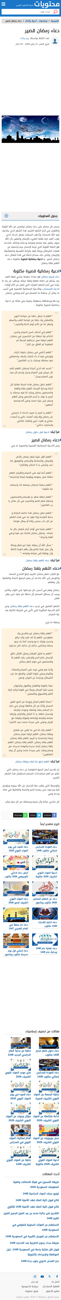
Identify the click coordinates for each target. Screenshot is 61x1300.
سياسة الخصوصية (30, 1286)
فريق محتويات (31, 1291)
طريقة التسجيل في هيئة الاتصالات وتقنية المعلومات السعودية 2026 (36, 1184)
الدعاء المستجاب (51, 289)
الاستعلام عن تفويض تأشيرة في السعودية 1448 (32, 1236)
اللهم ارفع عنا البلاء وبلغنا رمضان (32, 761)
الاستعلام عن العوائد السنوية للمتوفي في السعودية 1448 (35, 1227)
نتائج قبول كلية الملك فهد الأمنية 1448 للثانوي (33, 1206)
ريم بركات (24, 38)
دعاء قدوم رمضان (50, 277)
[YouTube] (42, 1276)
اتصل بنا (55, 1282)
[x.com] (49, 1276)
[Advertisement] (30, 81)
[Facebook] (56, 1276)
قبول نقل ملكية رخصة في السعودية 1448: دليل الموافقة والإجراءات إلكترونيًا (33, 1252)
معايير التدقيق (52, 1291)
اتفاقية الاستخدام (51, 1286)
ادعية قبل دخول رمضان (37, 432)
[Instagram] (34, 1276)
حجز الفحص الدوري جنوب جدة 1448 (40, 1261)
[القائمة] (3, 4)
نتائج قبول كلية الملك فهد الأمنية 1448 (37, 1200)
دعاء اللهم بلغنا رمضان (37, 560)
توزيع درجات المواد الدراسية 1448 (41, 1193)
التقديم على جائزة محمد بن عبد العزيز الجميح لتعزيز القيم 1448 (31, 1216)
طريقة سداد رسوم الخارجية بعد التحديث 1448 (34, 1243)
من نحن (34, 1282)
